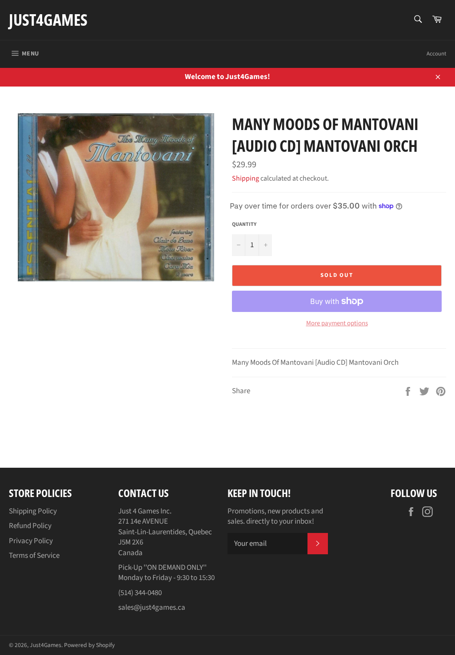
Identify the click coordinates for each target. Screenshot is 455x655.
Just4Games (48, 20)
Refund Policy (30, 526)
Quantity (244, 224)
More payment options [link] (337, 323)
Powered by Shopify (89, 645)
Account (436, 54)
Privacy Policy (31, 541)
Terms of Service (34, 555)
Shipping (245, 178)
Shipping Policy (33, 511)
